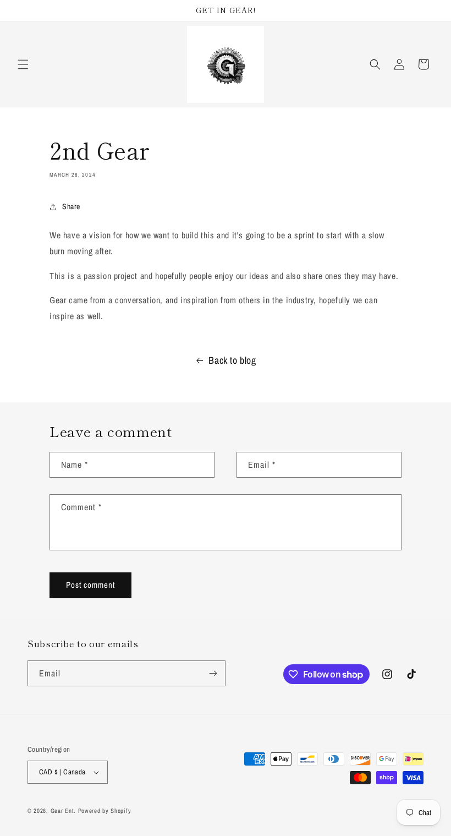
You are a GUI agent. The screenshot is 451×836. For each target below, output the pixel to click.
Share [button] (71, 206)
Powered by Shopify (104, 811)
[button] (23, 64)
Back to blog (232, 360)
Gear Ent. (63, 811)
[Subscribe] (213, 673)
